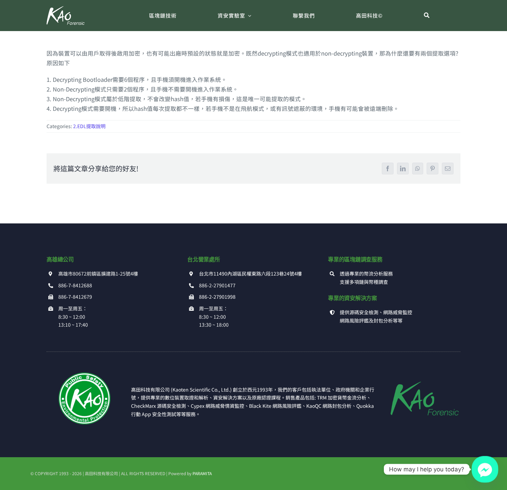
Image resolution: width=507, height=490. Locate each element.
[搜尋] (427, 15)
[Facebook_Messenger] (485, 469)
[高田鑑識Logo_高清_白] (65, 9)
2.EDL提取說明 (89, 126)
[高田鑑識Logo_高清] (422, 375)
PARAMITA (202, 473)
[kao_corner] (84, 375)
